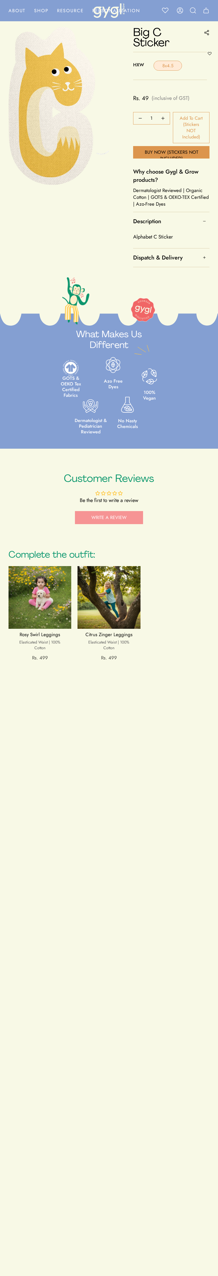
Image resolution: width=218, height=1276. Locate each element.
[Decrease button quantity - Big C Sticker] (140, 118)
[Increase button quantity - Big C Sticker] (162, 118)
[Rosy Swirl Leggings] (40, 597)
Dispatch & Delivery (158, 258)
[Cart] (206, 10)
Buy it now (171, 152)
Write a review (109, 517)
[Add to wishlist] (209, 53)
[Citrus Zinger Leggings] (108, 597)
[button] (41, 10)
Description (147, 221)
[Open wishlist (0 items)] (167, 10)
